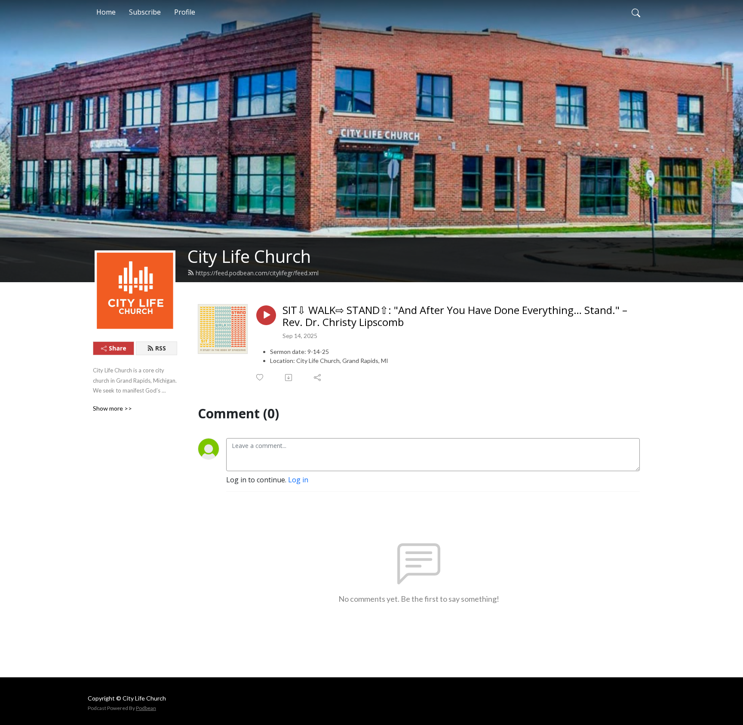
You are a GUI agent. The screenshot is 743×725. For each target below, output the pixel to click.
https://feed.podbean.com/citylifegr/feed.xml (257, 273)
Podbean (146, 708)
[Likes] (260, 377)
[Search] (636, 12)
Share (117, 348)
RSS (160, 348)
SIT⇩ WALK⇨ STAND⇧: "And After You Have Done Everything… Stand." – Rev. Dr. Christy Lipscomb (454, 316)
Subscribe (145, 12)
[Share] (318, 377)
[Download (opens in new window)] (289, 377)
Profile (184, 12)
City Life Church (249, 256)
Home (106, 12)
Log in (298, 479)
